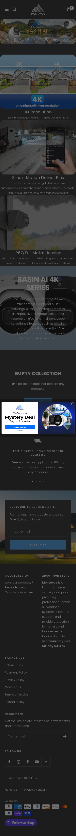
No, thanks (19, 430)
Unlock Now (20, 427)
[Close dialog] (72, 404)
